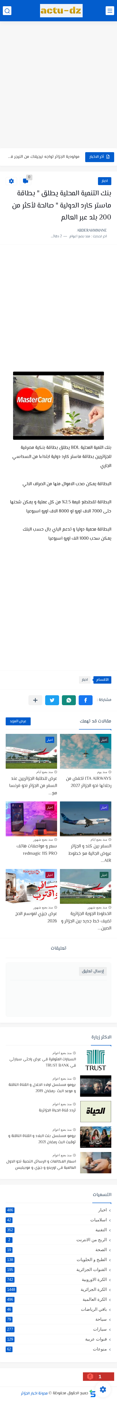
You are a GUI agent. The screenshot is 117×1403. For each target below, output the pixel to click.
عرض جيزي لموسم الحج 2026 (36, 917)
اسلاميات (57, 1219)
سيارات (57, 1329)
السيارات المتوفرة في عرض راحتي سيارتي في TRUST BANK (42, 1062)
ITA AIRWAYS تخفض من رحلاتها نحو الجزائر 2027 (88, 782)
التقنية (57, 1229)
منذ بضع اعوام (62, 1053)
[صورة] (95, 1060)
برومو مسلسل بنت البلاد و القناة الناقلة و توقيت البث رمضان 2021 (42, 1139)
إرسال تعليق (93, 971)
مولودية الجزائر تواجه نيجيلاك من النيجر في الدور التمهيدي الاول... (44, 157)
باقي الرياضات (57, 1309)
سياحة (57, 1319)
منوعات (57, 1349)
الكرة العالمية (57, 1299)
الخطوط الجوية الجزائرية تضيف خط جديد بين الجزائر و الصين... (86, 921)
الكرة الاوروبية (57, 1279)
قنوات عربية (57, 1339)
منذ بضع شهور (43, 839)
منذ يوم (102, 772)
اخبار (105, 181)
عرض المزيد (18, 721)
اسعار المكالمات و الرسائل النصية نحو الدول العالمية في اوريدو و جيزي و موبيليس (41, 1165)
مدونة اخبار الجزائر (34, 1393)
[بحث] (7, 10)
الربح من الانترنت (57, 1239)
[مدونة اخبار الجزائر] (61, 10)
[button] (86, 700)
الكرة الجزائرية (57, 1289)
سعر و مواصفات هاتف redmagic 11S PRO (36, 850)
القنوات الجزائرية (57, 1269)
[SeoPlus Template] (92, 1393)
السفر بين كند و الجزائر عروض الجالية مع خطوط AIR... (89, 853)
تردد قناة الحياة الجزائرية (57, 1110)
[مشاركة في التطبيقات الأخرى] (35, 700)
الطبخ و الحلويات (57, 1259)
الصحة (57, 1249)
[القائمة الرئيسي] (110, 10)
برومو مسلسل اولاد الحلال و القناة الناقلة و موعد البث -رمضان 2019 (42, 1088)
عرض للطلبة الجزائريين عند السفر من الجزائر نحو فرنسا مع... (33, 786)
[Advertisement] (58, 85)
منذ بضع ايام (44, 772)
